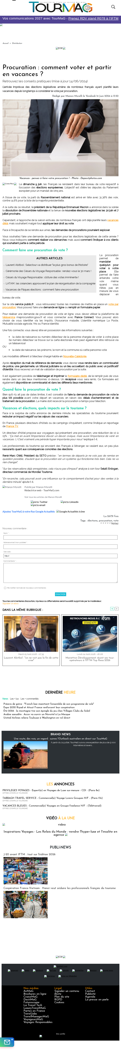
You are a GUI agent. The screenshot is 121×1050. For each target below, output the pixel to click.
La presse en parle (97, 999)
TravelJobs (30, 1013)
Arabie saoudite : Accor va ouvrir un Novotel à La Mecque (36, 714)
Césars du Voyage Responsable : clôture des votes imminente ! (42, 277)
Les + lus (14, 698)
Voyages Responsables (37, 1022)
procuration (105, 521)
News (5, 698)
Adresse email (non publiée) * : (15, 542)
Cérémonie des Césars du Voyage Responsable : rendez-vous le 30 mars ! (48, 271)
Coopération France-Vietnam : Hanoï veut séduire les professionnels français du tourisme (59, 888)
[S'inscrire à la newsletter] (7, 1042)
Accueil (5, 43)
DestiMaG (30, 999)
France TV (12, 426)
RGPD (58, 999)
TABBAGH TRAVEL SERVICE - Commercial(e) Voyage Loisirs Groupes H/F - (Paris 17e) (53, 798)
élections (93, 521)
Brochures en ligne (34, 994)
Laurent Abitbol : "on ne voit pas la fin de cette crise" (31, 659)
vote (115, 521)
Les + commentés (30, 698)
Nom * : (6, 533)
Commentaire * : (10, 561)
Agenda (90, 996)
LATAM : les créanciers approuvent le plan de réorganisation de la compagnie (50, 283)
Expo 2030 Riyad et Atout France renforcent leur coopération (39, 707)
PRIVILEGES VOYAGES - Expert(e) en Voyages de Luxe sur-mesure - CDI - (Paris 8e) (51, 790)
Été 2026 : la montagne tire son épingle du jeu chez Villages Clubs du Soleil (46, 711)
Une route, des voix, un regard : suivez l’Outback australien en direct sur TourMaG (60, 739)
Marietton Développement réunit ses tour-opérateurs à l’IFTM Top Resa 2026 (90, 659)
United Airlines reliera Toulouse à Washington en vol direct (36, 718)
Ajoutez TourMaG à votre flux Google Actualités (29, 511)
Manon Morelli (74, 96)
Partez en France (34, 1011)
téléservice (9, 317)
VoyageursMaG (33, 1019)
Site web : (7, 552)
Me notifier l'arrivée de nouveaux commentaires (26, 588)
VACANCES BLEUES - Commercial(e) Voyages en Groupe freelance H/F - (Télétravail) (52, 806)
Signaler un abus (10, 603)
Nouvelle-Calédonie (74, 356)
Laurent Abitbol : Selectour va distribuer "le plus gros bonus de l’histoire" (47, 264)
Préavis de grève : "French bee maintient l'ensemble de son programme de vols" (48, 704)
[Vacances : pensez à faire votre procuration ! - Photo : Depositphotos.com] (60, 100)
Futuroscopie (31, 1002)
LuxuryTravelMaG (34, 1008)
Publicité (90, 994)
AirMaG (28, 991)
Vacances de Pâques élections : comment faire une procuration (42, 289)
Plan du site (61, 996)
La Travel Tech (32, 1005)
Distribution (17, 43)
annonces (60, 784)
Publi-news (60, 847)
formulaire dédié (77, 376)
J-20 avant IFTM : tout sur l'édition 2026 (29, 854)
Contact (90, 991)
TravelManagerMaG (36, 1016)
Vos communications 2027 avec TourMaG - (60, 18)
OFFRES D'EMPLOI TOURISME (15, 793)
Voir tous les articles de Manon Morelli (43, 497)
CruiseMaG (30, 996)
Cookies (59, 1002)
